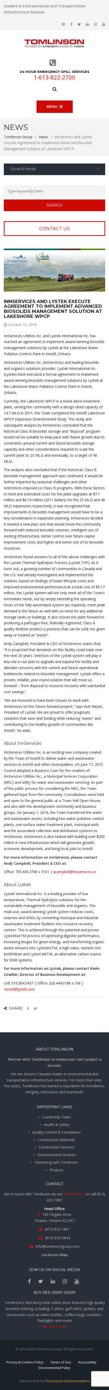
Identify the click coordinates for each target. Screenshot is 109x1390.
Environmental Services (57, 1154)
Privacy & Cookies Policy (24, 1362)
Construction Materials (56, 1139)
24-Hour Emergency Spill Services (54, 72)
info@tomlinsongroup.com (58, 1246)
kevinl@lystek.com (20, 989)
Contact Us (54, 228)
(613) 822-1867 (57, 1229)
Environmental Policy (54, 1367)
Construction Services (56, 1147)
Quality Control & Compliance (56, 1132)
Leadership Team (56, 1117)
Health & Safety (56, 1124)
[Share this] (27, 1008)
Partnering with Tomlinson (56, 1162)
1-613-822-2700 (54, 77)
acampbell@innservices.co (74, 871)
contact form (74, 1194)
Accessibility (87, 1362)
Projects (56, 1169)
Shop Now (57, 1326)
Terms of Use (60, 1362)
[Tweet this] (35, 1008)
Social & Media (23, 169)
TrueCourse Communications (67, 1381)
